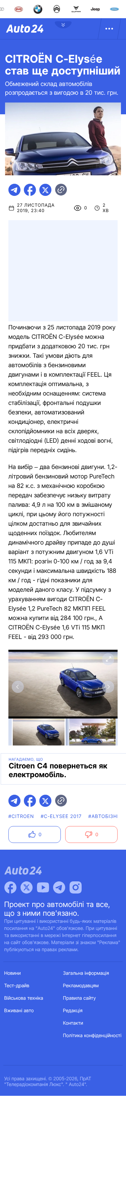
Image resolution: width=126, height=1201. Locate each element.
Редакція (73, 1011)
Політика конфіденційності (92, 1035)
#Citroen (21, 816)
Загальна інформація (86, 973)
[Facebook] (10, 887)
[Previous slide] (18, 687)
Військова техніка (23, 998)
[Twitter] (26, 887)
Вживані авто (19, 1011)
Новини (12, 973)
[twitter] (45, 190)
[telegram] (14, 190)
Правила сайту (79, 998)
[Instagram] (76, 887)
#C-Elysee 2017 (61, 816)
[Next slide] (108, 687)
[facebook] (30, 190)
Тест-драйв (17, 986)
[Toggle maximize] (108, 659)
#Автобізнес (106, 816)
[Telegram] (59, 887)
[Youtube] (43, 887)
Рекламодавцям (81, 986)
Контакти (73, 1023)
